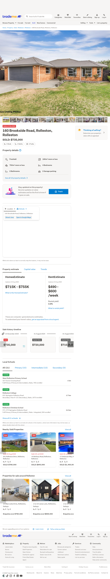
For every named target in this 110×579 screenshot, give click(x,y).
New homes (41, 23)
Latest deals (9, 547)
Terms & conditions (80, 573)
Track (60, 191)
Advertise (59, 573)
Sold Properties (27, 549)
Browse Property (9, 23)
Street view (10, 217)
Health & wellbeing (80, 555)
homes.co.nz (29, 567)
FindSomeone (103, 567)
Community (96, 543)
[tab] (10, 209)
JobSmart (61, 552)
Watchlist (82, 536)
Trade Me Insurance (9, 567)
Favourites (91, 536)
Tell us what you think (57, 529)
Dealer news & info (45, 555)
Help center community (99, 560)
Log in (104, 17)
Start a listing (73, 536)
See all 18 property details (15, 178)
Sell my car (43, 557)
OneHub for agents (28, 555)
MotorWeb (47, 567)
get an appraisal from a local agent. (45, 319)
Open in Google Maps (23, 217)
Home (5, 28)
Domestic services (80, 549)
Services (78, 543)
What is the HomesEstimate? (16, 293)
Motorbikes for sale (46, 549)
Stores (7, 549)
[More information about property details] (20, 150)
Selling (83, 23)
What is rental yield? (56, 308)
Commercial (51, 23)
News (52, 573)
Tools (91, 23)
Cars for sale (44, 547)
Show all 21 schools (10, 418)
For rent (27, 23)
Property (10, 28)
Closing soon (9, 552)
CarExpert (65, 567)
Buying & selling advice (47, 552)
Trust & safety (96, 552)
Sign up (97, 17)
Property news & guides (30, 547)
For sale (20, 23)
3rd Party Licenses (98, 555)
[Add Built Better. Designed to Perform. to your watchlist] (56, 482)
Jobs (59, 543)
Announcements (97, 549)
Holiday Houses (83, 567)
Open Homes (27, 552)
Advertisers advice (63, 555)
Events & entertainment (82, 552)
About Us (39, 573)
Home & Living (9, 557)
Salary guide (61, 557)
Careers (46, 573)
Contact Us (104, 573)
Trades (77, 547)
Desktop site (30, 573)
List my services (80, 557)
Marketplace (9, 543)
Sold (33, 23)
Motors (42, 543)
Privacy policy (68, 573)
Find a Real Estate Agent (28, 558)
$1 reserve (8, 555)
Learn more (39, 529)
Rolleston (21, 28)
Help (93, 547)
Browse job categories (64, 547)
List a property (102, 23)
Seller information (97, 557)
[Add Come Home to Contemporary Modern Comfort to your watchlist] (26, 482)
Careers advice (62, 549)
